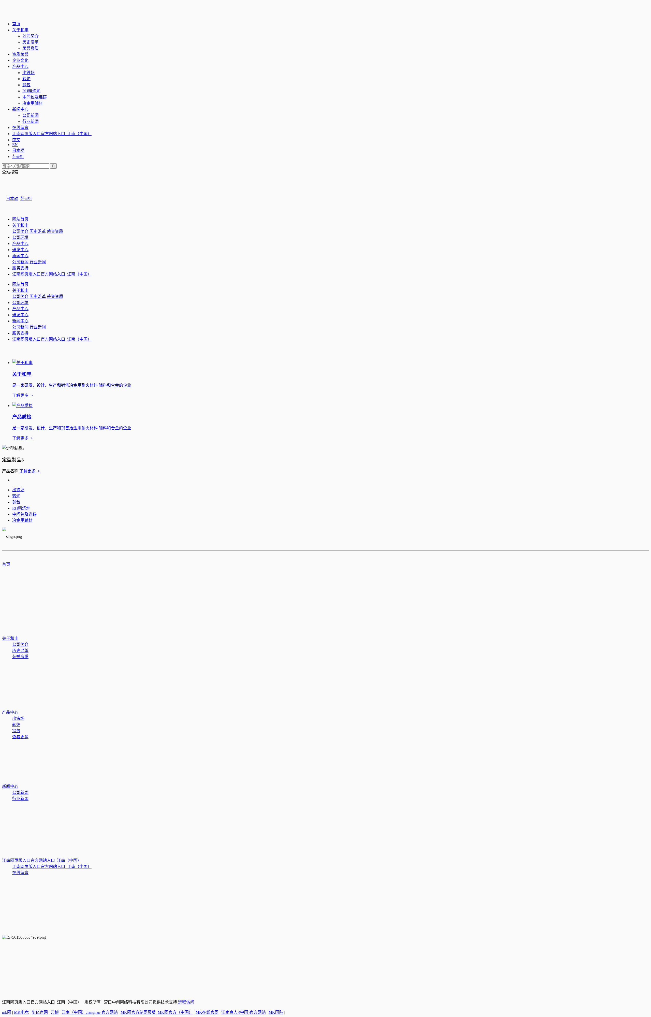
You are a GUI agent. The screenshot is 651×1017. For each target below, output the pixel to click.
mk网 (6, 1012)
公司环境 (20, 237)
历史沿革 (30, 42)
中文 (16, 140)
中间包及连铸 (34, 97)
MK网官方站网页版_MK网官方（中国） (157, 1012)
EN (15, 144)
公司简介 (30, 36)
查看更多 (20, 737)
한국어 (18, 156)
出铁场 (28, 72)
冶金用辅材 (32, 103)
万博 (55, 1012)
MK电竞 (21, 1012)
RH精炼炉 (31, 91)
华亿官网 (40, 1012)
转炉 (26, 79)
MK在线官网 (207, 1012)
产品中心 (20, 66)
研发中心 (20, 250)
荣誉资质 (30, 48)
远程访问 (186, 1002)
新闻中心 (20, 109)
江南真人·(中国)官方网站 (243, 1012)
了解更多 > (29, 471)
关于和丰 (20, 30)
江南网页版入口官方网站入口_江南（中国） (52, 134)
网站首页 (20, 219)
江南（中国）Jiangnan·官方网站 (90, 1012)
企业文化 (20, 60)
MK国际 (276, 1012)
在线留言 (20, 127)
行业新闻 (30, 121)
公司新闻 (30, 115)
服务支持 (20, 268)
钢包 (26, 85)
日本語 (18, 150)
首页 (16, 24)
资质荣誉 (20, 54)
